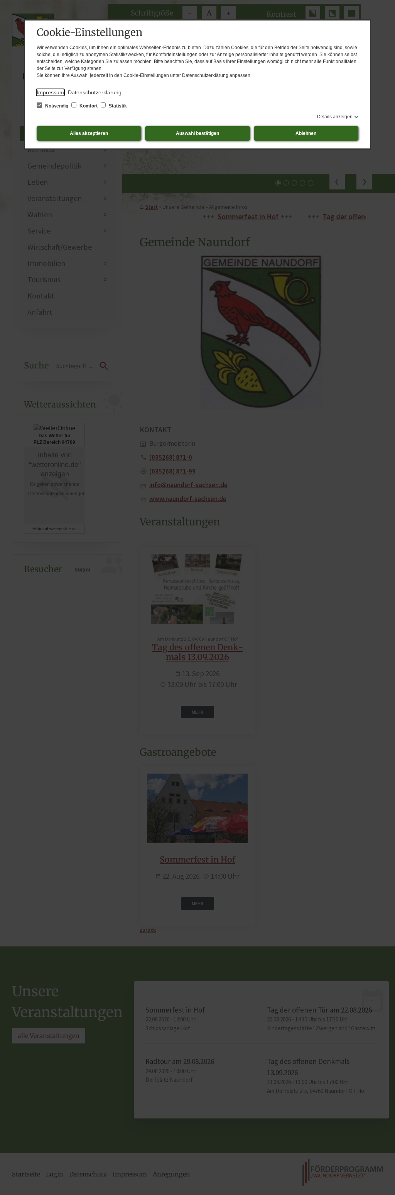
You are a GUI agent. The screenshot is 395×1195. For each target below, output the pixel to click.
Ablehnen (305, 133)
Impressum (50, 92)
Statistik (117, 106)
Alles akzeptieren (89, 133)
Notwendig (56, 106)
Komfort (88, 106)
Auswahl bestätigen (197, 133)
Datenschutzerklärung (95, 92)
